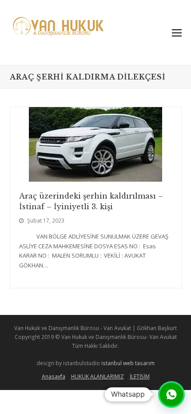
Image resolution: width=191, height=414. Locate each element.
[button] (171, 394)
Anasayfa (53, 376)
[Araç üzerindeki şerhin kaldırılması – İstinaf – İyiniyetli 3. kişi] (95, 177)
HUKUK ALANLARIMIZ (97, 376)
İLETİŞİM (140, 376)
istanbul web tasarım (128, 363)
